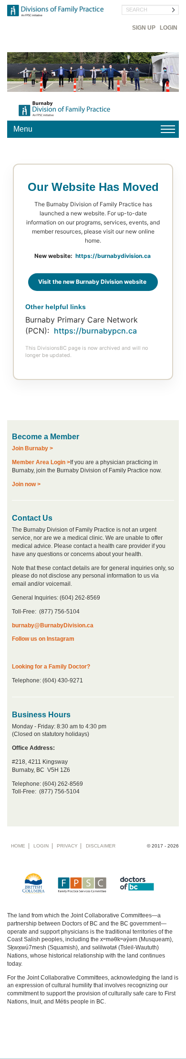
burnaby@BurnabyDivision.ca (52, 625)
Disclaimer (100, 845)
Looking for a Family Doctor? (51, 666)
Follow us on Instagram (43, 638)
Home (18, 845)
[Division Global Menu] (93, 129)
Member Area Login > (41, 462)
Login (168, 27)
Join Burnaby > (32, 448)
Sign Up (143, 27)
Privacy (67, 845)
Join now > (26, 484)
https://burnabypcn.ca (96, 330)
